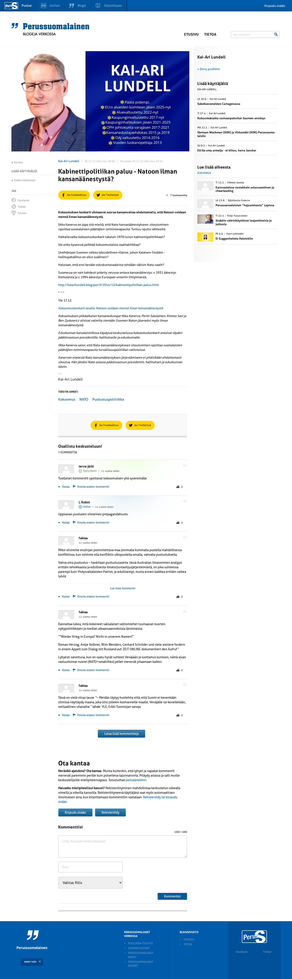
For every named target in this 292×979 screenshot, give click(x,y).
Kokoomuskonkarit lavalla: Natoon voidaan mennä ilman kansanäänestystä (110, 308)
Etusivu (191, 34)
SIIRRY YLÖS (30, 962)
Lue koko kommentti (122, 588)
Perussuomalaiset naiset (140, 954)
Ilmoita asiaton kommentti (93, 486)
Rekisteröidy (110, 812)
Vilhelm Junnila (235, 182)
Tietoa (210, 34)
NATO (83, 399)
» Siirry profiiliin (208, 69)
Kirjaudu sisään (274, 6)
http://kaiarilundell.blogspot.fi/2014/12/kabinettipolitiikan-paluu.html (108, 285)
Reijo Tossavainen (237, 215)
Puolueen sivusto (140, 943)
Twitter (267, 951)
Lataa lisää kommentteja (121, 734)
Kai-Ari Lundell (68, 161)
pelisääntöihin (136, 780)
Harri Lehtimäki (235, 234)
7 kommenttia (178, 195)
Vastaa (65, 486)
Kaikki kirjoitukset (24, 180)
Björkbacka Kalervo (239, 200)
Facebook (242, 951)
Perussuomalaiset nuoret (140, 963)
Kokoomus (66, 399)
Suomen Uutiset (139, 948)
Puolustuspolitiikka (108, 399)
